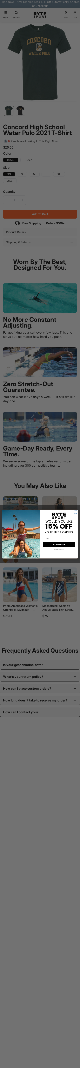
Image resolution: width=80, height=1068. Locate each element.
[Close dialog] (75, 512)
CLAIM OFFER (59, 544)
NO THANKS (59, 550)
